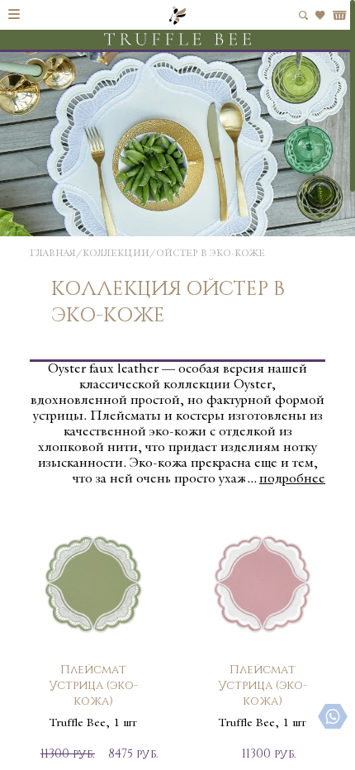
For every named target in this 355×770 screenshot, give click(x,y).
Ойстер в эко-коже (210, 254)
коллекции (116, 254)
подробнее (292, 479)
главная (53, 254)
